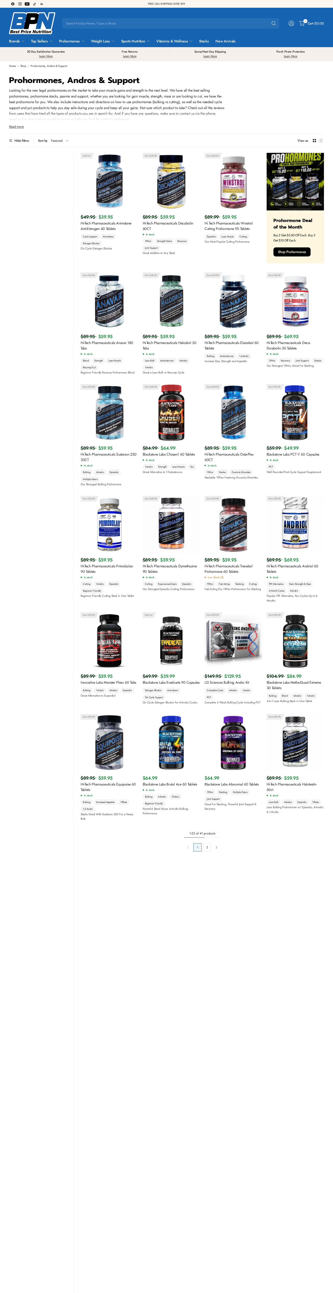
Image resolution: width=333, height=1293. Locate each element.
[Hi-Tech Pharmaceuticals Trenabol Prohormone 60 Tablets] (233, 525)
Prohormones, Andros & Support (49, 66)
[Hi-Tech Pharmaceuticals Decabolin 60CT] (171, 181)
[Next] (216, 847)
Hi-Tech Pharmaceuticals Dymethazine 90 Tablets (170, 569)
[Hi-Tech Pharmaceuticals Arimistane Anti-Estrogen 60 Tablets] (109, 181)
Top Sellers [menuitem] (39, 41)
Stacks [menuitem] (204, 41)
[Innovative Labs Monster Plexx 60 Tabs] (109, 641)
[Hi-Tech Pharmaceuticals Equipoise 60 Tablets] (109, 743)
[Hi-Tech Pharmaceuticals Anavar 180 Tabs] (109, 301)
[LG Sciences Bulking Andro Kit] (233, 641)
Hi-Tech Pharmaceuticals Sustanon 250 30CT (108, 457)
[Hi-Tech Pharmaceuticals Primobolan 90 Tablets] (109, 525)
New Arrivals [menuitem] (225, 41)
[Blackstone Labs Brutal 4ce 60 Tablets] (171, 743)
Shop (23, 66)
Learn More (46, 56)
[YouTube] (27, 3)
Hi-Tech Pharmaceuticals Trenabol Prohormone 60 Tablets (229, 569)
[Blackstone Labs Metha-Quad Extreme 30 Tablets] (295, 641)
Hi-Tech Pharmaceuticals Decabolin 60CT (168, 226)
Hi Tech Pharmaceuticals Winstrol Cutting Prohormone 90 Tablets (229, 226)
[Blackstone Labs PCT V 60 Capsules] (295, 413)
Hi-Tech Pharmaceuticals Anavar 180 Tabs (107, 345)
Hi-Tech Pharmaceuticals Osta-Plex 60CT (229, 457)
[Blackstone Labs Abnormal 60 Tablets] (233, 743)
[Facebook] (12, 3)
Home (12, 66)
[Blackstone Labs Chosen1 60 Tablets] (171, 413)
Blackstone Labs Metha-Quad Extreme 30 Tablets (294, 685)
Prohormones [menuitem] (69, 41)
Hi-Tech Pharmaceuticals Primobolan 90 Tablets (107, 569)
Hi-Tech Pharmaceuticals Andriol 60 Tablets (292, 569)
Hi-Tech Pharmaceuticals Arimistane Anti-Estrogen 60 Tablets (106, 226)
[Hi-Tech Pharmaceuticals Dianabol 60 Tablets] (233, 301)
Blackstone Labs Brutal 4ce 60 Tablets (170, 784)
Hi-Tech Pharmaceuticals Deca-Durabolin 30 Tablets (289, 345)
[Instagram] (20, 3)
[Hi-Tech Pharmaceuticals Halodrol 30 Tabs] (171, 301)
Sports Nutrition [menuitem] (133, 41)
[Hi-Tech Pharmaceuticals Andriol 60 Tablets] (295, 525)
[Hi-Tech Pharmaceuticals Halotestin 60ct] (295, 743)
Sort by (43, 140)
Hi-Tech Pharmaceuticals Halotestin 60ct (291, 787)
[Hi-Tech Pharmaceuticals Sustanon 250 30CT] (109, 413)
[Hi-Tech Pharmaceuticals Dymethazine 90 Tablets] (171, 525)
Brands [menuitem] (14, 41)
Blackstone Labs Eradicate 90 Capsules (171, 682)
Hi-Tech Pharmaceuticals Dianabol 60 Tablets (232, 345)
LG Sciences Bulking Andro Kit (227, 682)
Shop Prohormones (292, 251)
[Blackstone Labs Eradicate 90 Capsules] (171, 641)
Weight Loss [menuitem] (100, 41)
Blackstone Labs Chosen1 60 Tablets (169, 454)
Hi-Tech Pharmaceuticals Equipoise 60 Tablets (108, 787)
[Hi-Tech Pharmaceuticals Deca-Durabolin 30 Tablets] (295, 301)
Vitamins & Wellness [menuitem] (172, 41)
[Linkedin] (41, 3)
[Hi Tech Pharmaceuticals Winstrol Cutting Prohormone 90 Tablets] (233, 181)
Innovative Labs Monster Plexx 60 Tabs (108, 682)
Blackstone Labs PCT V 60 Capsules (293, 454)
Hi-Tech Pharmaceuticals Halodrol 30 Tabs (169, 345)
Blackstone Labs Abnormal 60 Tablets (232, 784)
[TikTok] (34, 3)
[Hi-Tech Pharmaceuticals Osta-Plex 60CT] (233, 413)
